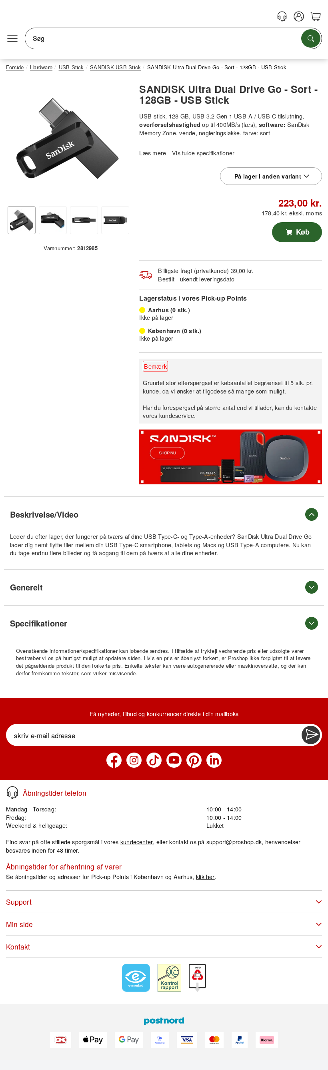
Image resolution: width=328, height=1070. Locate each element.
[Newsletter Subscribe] (311, 735)
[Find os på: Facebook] (114, 760)
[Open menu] (12, 38)
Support (19, 902)
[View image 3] (84, 220)
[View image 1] (22, 220)
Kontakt (18, 947)
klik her (205, 876)
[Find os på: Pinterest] (194, 760)
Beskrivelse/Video (44, 514)
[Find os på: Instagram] (134, 760)
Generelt (26, 587)
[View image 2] (53, 220)
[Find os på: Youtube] (174, 760)
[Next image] (117, 140)
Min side (19, 924)
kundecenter (136, 841)
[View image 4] (115, 220)
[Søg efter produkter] (310, 38)
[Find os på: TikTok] (154, 760)
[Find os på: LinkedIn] (214, 760)
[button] (67, 138)
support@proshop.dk (234, 841)
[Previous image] (18, 140)
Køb (302, 232)
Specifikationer (38, 623)
